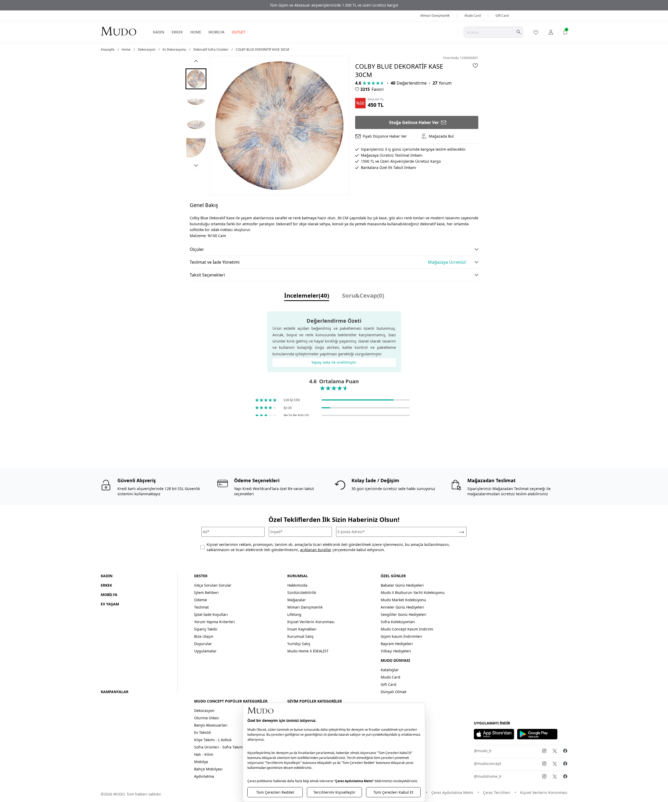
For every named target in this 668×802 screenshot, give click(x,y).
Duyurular (203, 643)
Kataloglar (390, 669)
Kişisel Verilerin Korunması (311, 621)
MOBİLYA (216, 32)
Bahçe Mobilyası (208, 768)
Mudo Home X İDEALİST (308, 650)
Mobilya (201, 761)
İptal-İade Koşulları (211, 614)
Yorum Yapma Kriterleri (214, 621)
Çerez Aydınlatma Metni (452, 792)
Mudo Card (472, 15)
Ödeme (200, 599)
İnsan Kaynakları (302, 629)
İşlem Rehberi (206, 592)
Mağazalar (296, 599)
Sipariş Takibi (205, 629)
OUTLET (238, 32)
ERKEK (177, 32)
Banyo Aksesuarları (211, 725)
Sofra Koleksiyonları (398, 621)
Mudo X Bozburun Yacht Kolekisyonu (413, 592)
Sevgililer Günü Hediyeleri (403, 614)
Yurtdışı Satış (298, 643)
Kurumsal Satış (300, 636)
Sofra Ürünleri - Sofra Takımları (221, 747)
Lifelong (294, 614)
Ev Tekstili (202, 732)
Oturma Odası (206, 717)
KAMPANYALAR (114, 691)
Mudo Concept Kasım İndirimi (407, 629)
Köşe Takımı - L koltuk (212, 739)
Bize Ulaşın (203, 636)
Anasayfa (107, 50)
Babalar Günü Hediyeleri (402, 585)
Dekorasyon (146, 50)
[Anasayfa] (118, 31)
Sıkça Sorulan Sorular (212, 585)
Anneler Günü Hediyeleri (402, 607)
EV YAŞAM (110, 604)
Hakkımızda (297, 585)
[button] (196, 78)
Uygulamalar (205, 650)
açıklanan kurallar (315, 549)
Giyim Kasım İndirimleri (401, 636)
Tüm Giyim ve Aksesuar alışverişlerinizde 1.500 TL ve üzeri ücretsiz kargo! (334, 5)
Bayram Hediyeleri (397, 643)
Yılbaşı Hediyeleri (396, 650)
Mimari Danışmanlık (435, 15)
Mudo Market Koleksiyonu (403, 599)
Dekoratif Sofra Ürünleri (210, 50)
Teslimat (201, 607)
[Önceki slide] (196, 61)
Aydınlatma (204, 776)
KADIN (158, 32)
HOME (195, 32)
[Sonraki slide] (196, 165)
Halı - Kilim (203, 754)
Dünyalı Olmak (393, 691)
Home (126, 50)
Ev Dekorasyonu (174, 50)
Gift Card (502, 15)
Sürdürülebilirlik (301, 592)
